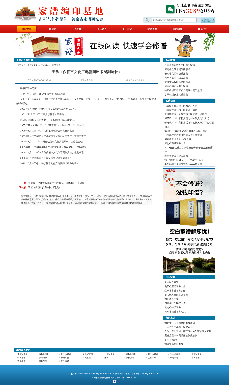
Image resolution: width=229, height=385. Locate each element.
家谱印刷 (177, 29)
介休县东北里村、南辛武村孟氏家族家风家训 (187, 331)
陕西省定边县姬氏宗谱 (176, 155)
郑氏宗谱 (174, 357)
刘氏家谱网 (153, 354)
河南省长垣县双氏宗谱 (176, 77)
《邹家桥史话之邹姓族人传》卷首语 (183, 135)
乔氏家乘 (87, 357)
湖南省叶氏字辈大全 (175, 303)
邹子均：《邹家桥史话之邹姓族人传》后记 (186, 118)
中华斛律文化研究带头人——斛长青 (183, 164)
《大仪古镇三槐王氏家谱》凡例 (180, 105)
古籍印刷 (152, 357)
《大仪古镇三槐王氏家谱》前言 (180, 110)
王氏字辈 (127, 29)
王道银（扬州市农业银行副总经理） (79, 196)
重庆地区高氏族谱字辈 (176, 294)
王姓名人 (45, 65)
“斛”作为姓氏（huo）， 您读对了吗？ (184, 160)
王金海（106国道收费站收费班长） (82, 203)
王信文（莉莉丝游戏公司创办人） (47, 196)
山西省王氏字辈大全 (175, 286)
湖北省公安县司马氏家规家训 (179, 323)
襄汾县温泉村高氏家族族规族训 (180, 335)
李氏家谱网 (131, 354)
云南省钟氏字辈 (172, 307)
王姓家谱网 (32, 65)
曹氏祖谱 (21, 361)
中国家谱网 (118, 373)
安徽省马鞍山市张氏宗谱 (177, 82)
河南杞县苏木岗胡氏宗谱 (177, 69)
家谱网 (64, 12)
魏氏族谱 (130, 357)
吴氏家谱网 (175, 354)
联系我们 (202, 29)
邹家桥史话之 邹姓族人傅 (177, 139)
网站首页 (26, 29)
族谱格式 (43, 357)
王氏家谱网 (196, 354)
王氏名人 (102, 29)
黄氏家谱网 (88, 354)
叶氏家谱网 (22, 357)
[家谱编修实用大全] (114, 57)
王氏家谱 (51, 29)
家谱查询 (152, 29)
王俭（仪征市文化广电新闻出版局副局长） (55, 199)
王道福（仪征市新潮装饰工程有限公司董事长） (116, 196)
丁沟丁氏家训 (171, 339)
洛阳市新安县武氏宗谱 (176, 94)
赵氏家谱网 (66, 354)
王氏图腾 (76, 29)
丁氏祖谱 (195, 357)
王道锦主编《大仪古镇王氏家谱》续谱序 (185, 114)
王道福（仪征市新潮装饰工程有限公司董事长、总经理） (57, 183)
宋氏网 (107, 357)
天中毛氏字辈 (171, 282)
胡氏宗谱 (65, 361)
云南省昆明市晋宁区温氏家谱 (179, 65)
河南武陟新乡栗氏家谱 (176, 86)
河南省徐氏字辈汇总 (175, 311)
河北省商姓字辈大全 (175, 143)
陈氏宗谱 (43, 361)
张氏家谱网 (22, 354)
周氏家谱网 (44, 354)
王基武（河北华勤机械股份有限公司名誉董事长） (121, 203)
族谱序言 (65, 357)
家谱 (100, 377)
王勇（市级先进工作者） (55, 203)
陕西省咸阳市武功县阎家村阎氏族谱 (183, 90)
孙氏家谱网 (109, 354)
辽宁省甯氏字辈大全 (175, 290)
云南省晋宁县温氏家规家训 (178, 327)
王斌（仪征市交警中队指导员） (44, 187)
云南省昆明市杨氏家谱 (176, 73)
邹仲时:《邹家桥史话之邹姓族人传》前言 (185, 130)
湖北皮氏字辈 (171, 299)
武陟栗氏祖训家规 (173, 344)
